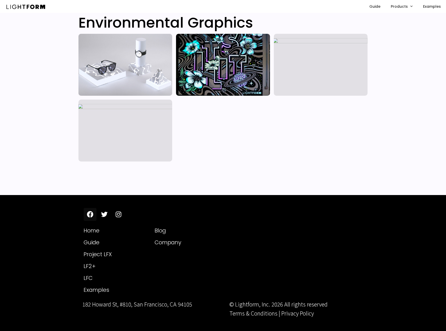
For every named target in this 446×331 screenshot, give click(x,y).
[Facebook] (90, 214)
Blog (160, 230)
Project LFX (98, 254)
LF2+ (90, 266)
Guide (374, 6)
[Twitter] (104, 214)
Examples (432, 6)
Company (168, 242)
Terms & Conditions (253, 313)
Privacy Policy (297, 313)
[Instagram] (118, 214)
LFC (88, 278)
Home (91, 230)
